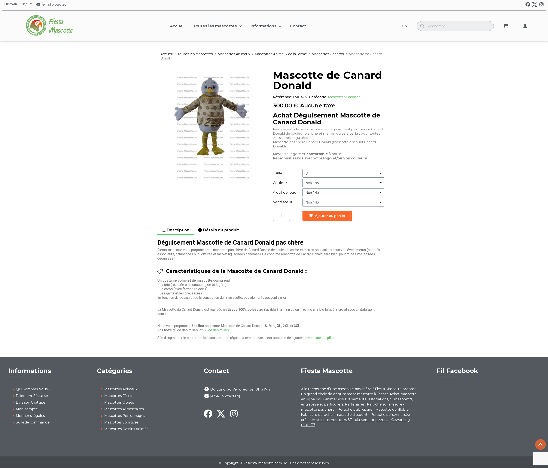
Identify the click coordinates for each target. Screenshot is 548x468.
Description (178, 230)
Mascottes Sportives (121, 422)
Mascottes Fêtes (118, 396)
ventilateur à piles (321, 338)
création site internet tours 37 (326, 420)
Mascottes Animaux (121, 389)
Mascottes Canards (344, 97)
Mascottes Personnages (124, 416)
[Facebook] (527, 4)
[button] (161, 125)
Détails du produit (221, 230)
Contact (298, 26)
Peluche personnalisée (390, 415)
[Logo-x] (534, 4)
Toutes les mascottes (215, 26)
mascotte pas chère (318, 409)
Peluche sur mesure (384, 404)
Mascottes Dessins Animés (126, 429)
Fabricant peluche (317, 415)
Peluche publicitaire (355, 409)
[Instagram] (541, 4)
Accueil (177, 26)
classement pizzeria (371, 420)
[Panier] (505, 26)
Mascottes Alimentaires (124, 409)
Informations (263, 26)
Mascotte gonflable (392, 409)
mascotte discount (352, 415)
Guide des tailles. (216, 330)
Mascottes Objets (119, 402)
